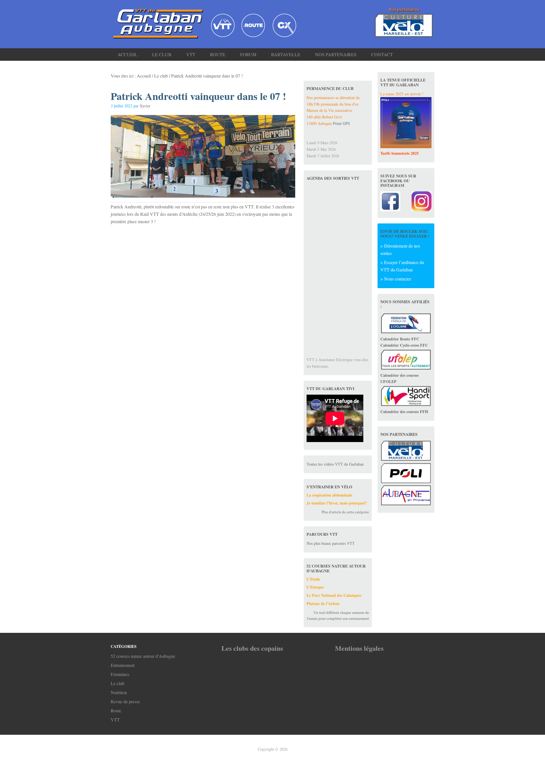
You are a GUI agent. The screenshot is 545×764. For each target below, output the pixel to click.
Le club (117, 683)
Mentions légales (359, 648)
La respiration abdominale (329, 495)
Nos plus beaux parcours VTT (331, 543)
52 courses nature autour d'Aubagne (143, 656)
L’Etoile (313, 579)
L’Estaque (315, 587)
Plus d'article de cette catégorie (345, 511)
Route (116, 710)
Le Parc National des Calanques (334, 595)
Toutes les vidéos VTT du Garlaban (335, 464)
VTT (115, 720)
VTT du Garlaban (156, 23)
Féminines (120, 674)
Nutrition (119, 692)
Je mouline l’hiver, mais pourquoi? (337, 503)
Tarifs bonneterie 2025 (399, 153)
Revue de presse (125, 701)
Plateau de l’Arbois (323, 603)
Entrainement (123, 665)
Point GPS (341, 123)
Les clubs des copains (252, 648)
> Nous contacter (395, 279)
